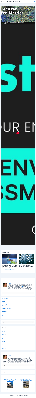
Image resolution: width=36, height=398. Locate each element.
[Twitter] (4, 293)
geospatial (3, 341)
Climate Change (4, 269)
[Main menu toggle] (34, 2)
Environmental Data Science (6, 308)
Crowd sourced (4, 338)
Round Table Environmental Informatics (10, 1)
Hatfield (22, 286)
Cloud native (8, 269)
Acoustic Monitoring (5, 298)
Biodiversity (4, 302)
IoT (2, 312)
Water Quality (4, 348)
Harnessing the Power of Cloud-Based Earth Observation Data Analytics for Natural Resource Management (9, 266)
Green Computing (4, 311)
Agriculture (3, 331)
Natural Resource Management (6, 314)
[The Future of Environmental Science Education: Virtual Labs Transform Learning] (26, 384)
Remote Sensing (4, 315)
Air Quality (3, 301)
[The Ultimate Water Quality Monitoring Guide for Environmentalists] (10, 384)
